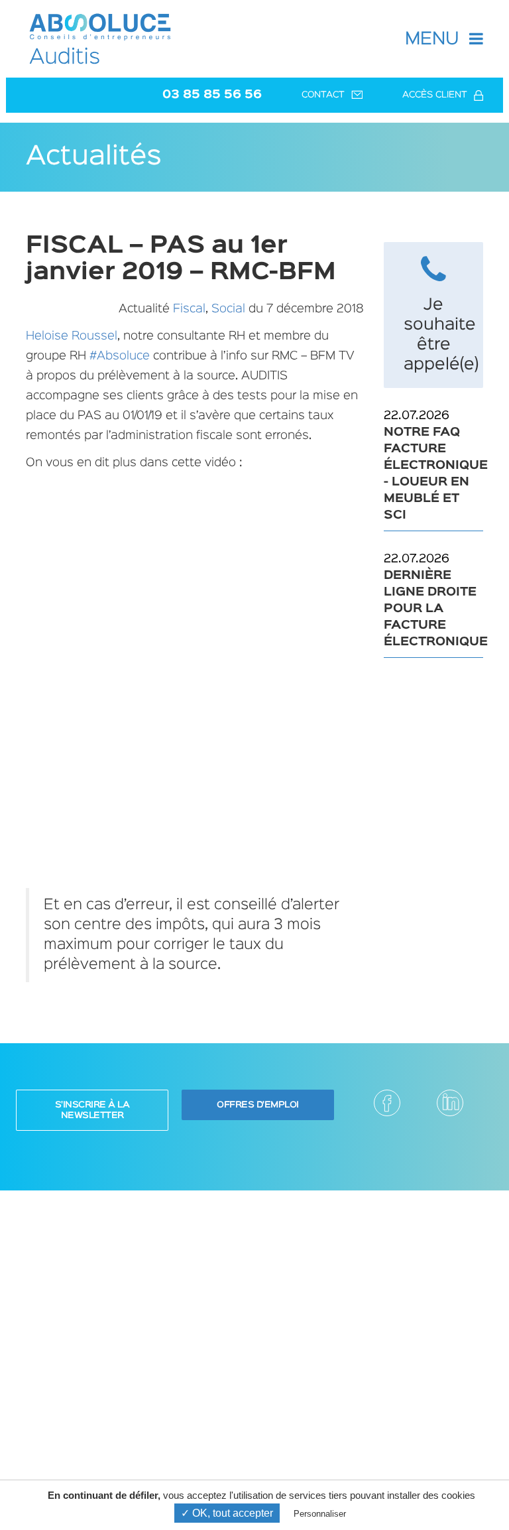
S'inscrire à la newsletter (92, 1110)
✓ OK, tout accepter (227, 1513)
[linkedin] (450, 1103)
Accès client (434, 95)
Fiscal (189, 309)
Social (228, 309)
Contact (323, 95)
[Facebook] (387, 1103)
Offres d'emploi (258, 1105)
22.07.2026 (433, 466)
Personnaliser (320, 1514)
